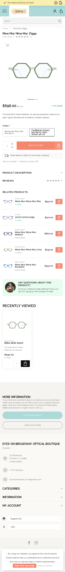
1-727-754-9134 (16, 470)
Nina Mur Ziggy (20, 28)
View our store (32, 425)
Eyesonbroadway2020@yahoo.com (25, 479)
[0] (61, 11)
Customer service (32, 415)
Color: (6, 125)
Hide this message (24, 566)
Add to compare (9, 161)
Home (5, 28)
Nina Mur (7, 37)
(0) (31, 37)
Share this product (28, 161)
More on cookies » (45, 566)
